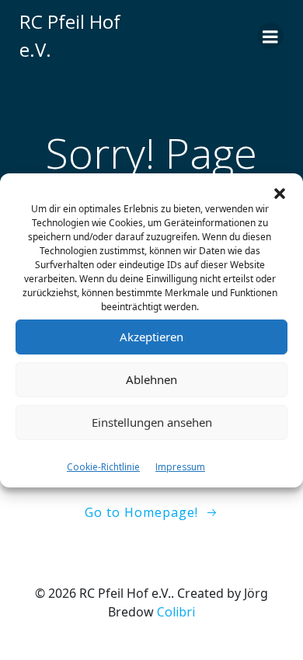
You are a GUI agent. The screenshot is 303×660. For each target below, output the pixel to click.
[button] (279, 193)
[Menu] (270, 36)
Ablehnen (151, 379)
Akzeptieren (151, 336)
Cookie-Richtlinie (103, 466)
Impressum (180, 466)
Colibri (176, 611)
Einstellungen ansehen (152, 422)
